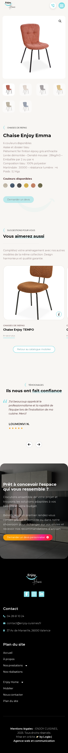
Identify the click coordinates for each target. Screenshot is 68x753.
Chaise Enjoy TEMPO (18, 329)
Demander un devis (18, 199)
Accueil (7, 652)
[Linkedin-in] (41, 594)
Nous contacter (13, 694)
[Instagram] (34, 594)
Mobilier (8, 688)
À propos (8, 659)
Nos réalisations (12, 671)
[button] (62, 5)
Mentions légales (21, 728)
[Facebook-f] (26, 594)
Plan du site (10, 701)
